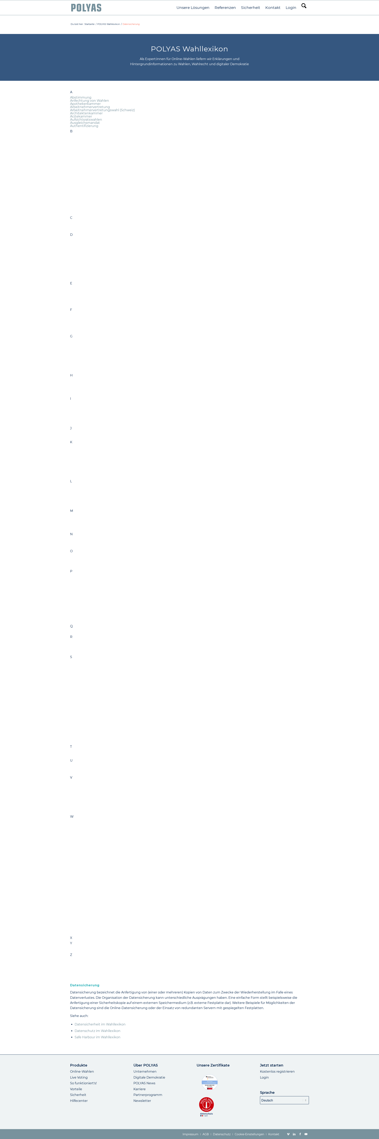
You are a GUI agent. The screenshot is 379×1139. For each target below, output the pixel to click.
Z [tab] (71, 955)
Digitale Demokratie (149, 1077)
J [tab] (71, 428)
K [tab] (71, 442)
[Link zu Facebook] (300, 1134)
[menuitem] (193, 7)
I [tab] (70, 398)
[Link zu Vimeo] (288, 1134)
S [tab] (71, 657)
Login (264, 1077)
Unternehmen (145, 1071)
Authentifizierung (84, 126)
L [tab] (71, 481)
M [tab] (71, 511)
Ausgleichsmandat (85, 123)
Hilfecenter (79, 1101)
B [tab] (71, 131)
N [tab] (71, 534)
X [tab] (71, 938)
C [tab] (71, 217)
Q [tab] (71, 626)
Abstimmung (80, 97)
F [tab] (71, 309)
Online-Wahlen (82, 1071)
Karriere (139, 1089)
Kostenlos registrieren (277, 1071)
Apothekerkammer (85, 104)
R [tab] (71, 637)
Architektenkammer (86, 113)
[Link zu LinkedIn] (294, 1134)
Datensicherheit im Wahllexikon (100, 1024)
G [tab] (71, 336)
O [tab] (71, 551)
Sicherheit (78, 1095)
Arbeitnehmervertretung (90, 107)
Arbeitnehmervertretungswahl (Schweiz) (102, 110)
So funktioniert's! (83, 1083)
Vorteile (76, 1089)
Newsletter (142, 1101)
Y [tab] (71, 943)
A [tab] (71, 92)
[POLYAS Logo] (86, 7)
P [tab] (71, 571)
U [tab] (71, 760)
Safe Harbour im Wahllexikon (97, 1037)
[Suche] (304, 7)
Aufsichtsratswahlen (86, 119)
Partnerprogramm (147, 1095)
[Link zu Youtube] (306, 1134)
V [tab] (71, 777)
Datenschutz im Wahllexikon (97, 1031)
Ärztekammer (81, 116)
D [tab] (71, 234)
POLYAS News (144, 1083)
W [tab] (72, 816)
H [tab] (71, 375)
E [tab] (71, 283)
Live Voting (79, 1077)
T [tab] (71, 746)
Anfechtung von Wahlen (89, 101)
